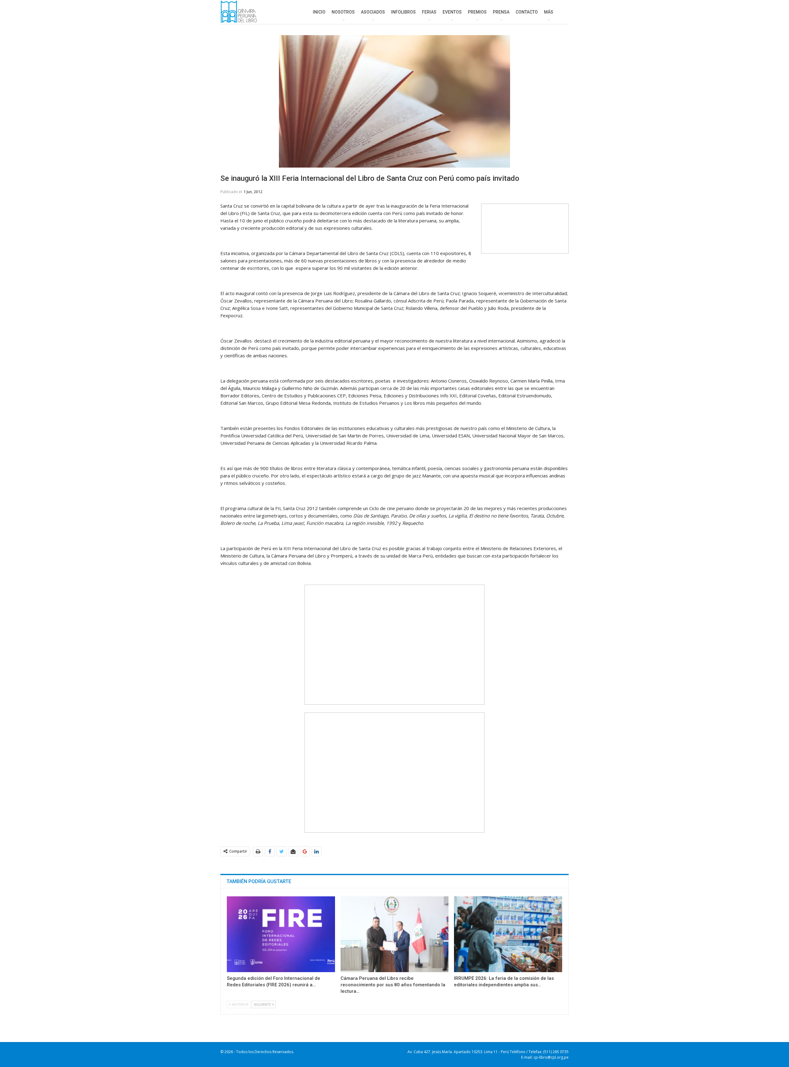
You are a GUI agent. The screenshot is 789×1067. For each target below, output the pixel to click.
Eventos (452, 12)
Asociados (373, 12)
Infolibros (403, 12)
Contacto (527, 12)
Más (548, 12)
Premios (477, 12)
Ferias (429, 12)
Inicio (319, 12)
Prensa (501, 12)
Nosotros (343, 12)
